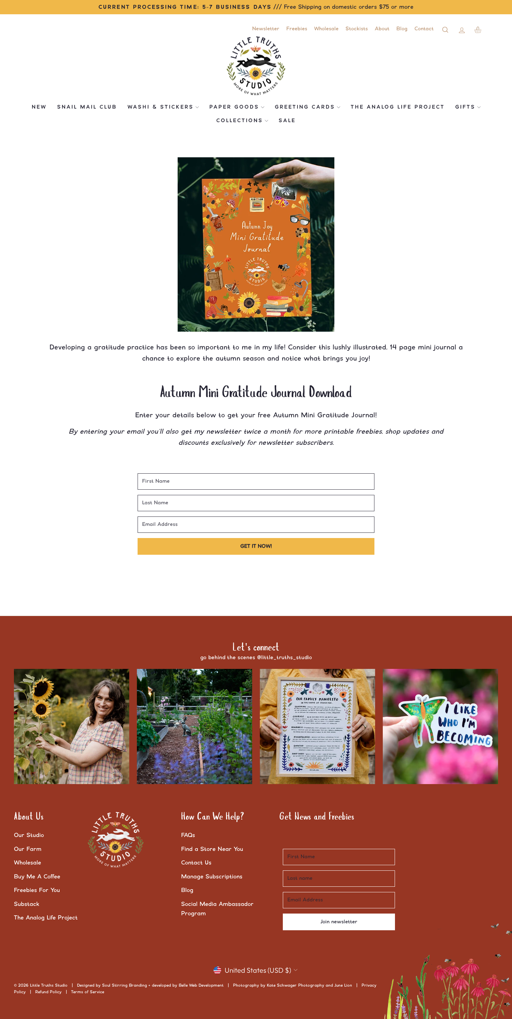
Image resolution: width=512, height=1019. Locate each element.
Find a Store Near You (212, 849)
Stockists (357, 28)
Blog (402, 28)
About (382, 28)
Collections (239, 120)
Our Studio (29, 835)
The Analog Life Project (398, 107)
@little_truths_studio (284, 657)
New (39, 107)
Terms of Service (87, 992)
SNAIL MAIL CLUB (87, 107)
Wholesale (326, 28)
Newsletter (265, 28)
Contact (424, 28)
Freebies (296, 28)
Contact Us (196, 863)
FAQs (188, 835)
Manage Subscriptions (211, 876)
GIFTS (465, 107)
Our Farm (27, 849)
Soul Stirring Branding (124, 985)
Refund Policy (48, 992)
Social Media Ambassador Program (217, 908)
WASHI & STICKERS (160, 107)
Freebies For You (37, 890)
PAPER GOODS (234, 107)
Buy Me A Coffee (37, 876)
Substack (26, 904)
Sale (287, 120)
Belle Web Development (201, 985)
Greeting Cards (305, 107)
